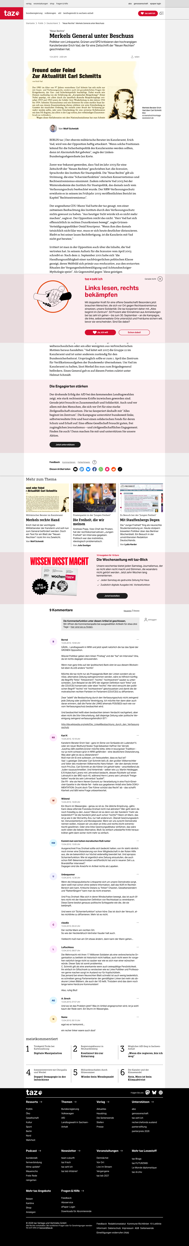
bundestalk (31, 1157)
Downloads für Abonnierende (76, 1211)
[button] (161, 13)
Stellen (100, 1122)
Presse (100, 1126)
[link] (35, 13)
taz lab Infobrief (69, 1171)
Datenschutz (114, 1228)
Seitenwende (147, 1228)
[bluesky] (154, 1094)
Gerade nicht (150, 279)
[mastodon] (148, 1094)
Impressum (128, 1228)
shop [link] (52, 3)
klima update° (33, 1166)
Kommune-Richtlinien (138, 1223)
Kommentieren (69, 462)
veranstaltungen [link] (40, 3)
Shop (28, 1207)
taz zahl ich (137, 1117)
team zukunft (68, 1157)
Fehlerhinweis (84, 462)
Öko (28, 1113)
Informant (102, 1228)
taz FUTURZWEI (140, 1163)
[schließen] (160, 279)
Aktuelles (101, 1109)
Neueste (127, 611)
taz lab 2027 (103, 1175)
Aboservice (67, 1202)
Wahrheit (30, 1140)
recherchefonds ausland (144, 1122)
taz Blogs (136, 1158)
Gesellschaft (32, 1117)
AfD (63, 1117)
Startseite (30, 23)
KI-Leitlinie (155, 1223)
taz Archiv (137, 1172)
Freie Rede (31, 1175)
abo (134, 1109)
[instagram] (161, 1094)
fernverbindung (34, 1162)
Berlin (29, 1131)
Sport (29, 1126)
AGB (137, 1228)
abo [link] (130, 3)
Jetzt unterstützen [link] (65, 444)
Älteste (136, 611)
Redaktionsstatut (117, 1223)
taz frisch (66, 1162)
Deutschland (52, 23)
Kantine (30, 1203)
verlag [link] (28, 3)
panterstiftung (139, 1126)
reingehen (31, 1180)
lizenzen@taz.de (46, 1228)
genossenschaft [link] (141, 3)
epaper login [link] (155, 3)
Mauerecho (32, 1171)
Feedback (66, 1198)
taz (34, 1092)
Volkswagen (67, 1113)
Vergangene (103, 1171)
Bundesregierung (70, 1109)
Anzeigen (31, 1212)
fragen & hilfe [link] (62, 3)
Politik (40, 23)
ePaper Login (68, 1206)
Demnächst (102, 1157)
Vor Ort (100, 1162)
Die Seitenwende (105, 1117)
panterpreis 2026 (141, 1131)
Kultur (29, 1122)
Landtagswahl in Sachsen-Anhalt (74, 1124)
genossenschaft (140, 1113)
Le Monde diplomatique (144, 1167)
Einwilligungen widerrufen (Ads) (113, 1232)
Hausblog (102, 1113)
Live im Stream (104, 1166)
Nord (28, 1135)
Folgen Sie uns (137, 1092)
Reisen (29, 1198)
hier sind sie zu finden (82, 626)
